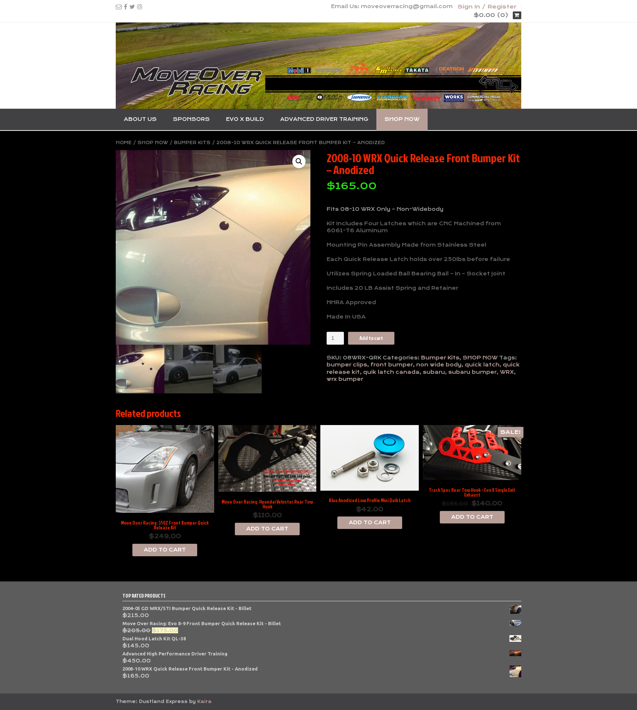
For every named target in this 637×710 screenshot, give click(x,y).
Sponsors (191, 119)
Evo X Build (245, 119)
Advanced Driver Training (324, 119)
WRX (507, 372)
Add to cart (371, 337)
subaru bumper (472, 372)
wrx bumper (345, 379)
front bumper (391, 365)
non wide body (439, 365)
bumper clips (347, 365)
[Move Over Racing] (318, 65)
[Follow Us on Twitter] (132, 6)
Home (124, 142)
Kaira (204, 701)
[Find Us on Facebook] (125, 6)
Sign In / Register (486, 6)
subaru (434, 372)
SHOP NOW (402, 119)
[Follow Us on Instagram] (139, 6)
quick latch (482, 365)
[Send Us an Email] (119, 6)
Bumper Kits (192, 142)
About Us (140, 119)
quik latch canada (391, 372)
